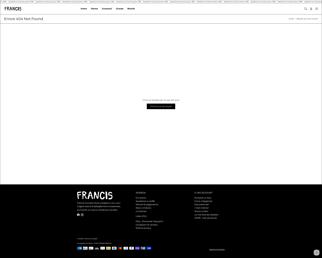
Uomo (84, 8)
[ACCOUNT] (311, 8)
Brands (131, 8)
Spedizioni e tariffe (145, 201)
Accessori (107, 8)
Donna (94, 8)
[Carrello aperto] (316, 8)
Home (291, 19)
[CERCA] (305, 8)
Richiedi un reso (202, 197)
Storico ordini (201, 211)
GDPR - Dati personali (205, 218)
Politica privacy (143, 228)
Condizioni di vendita (146, 224)
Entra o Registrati (203, 201)
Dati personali (201, 204)
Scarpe (119, 8)
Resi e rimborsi (143, 208)
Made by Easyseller (217, 249)
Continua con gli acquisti (161, 106)
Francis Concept (90, 239)
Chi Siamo (141, 197)
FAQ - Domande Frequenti (149, 221)
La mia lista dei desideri (206, 214)
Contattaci (141, 211)
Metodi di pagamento (147, 204)
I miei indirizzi (201, 208)
